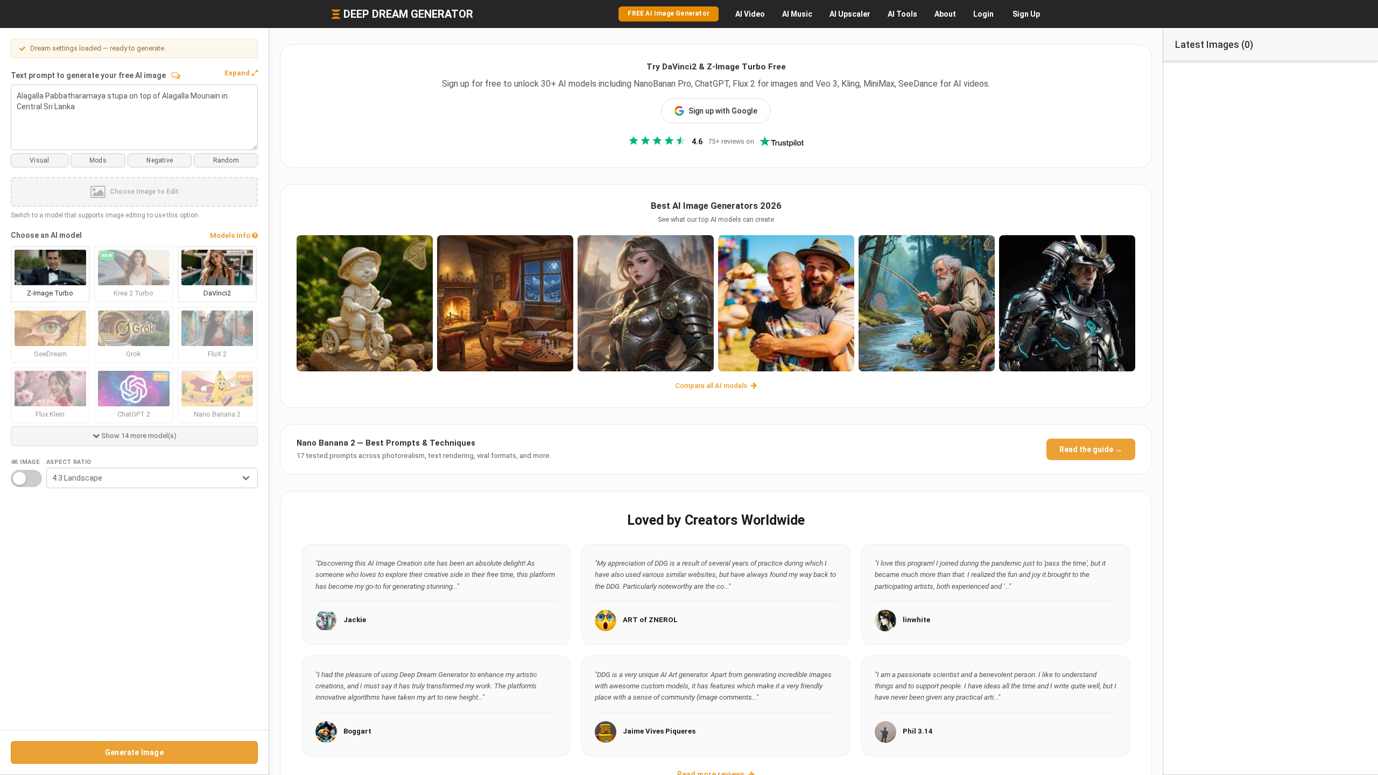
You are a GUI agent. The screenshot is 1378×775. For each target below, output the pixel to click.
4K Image (25, 462)
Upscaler (849, 14)
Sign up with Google (722, 111)
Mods (98, 160)
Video (750, 14)
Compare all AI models (712, 386)
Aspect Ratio (69, 462)
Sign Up (1026, 14)
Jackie (354, 620)
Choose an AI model (46, 235)
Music (797, 14)
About (945, 14)
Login (983, 14)
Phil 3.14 (918, 731)
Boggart (357, 731)
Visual (39, 160)
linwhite (916, 620)
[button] (241, 73)
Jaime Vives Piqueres (659, 731)
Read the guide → (1090, 449)
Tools (902, 14)
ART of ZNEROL (650, 620)
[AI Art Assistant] (175, 75)
